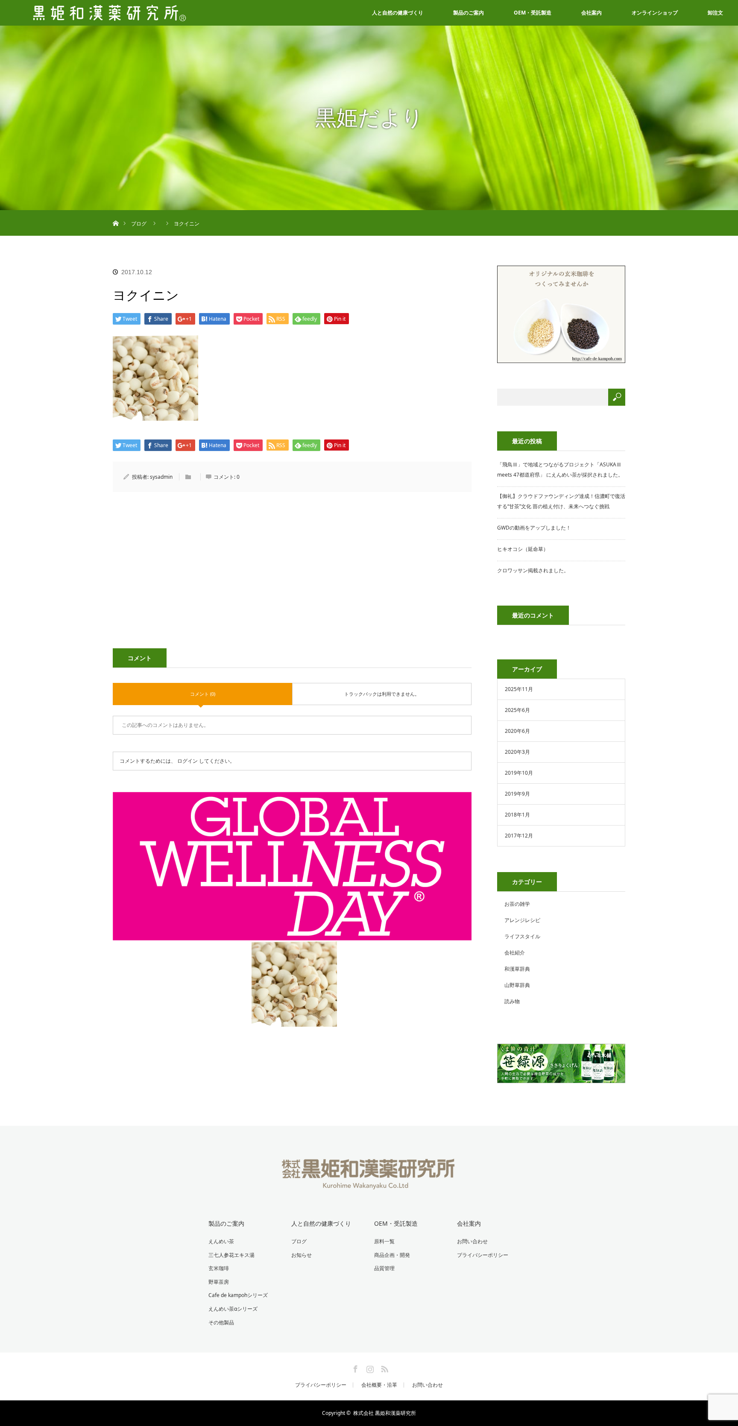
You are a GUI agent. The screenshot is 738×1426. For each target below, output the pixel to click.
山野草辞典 (517, 985)
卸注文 (715, 12)
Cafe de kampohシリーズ (238, 1295)
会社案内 (591, 12)
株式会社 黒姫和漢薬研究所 (384, 1413)
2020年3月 (517, 751)
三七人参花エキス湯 (231, 1255)
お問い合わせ (472, 1241)
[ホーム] (115, 213)
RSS (383, 1367)
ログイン (187, 760)
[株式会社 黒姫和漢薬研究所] (369, 1184)
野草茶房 (218, 1281)
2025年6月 (517, 710)
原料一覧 (384, 1241)
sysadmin (161, 476)
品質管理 (384, 1268)
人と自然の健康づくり (397, 12)
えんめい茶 (221, 1241)
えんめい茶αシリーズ (233, 1308)
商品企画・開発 (392, 1255)
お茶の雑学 (517, 904)
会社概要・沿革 (379, 1385)
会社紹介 (514, 952)
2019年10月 (519, 772)
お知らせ (301, 1255)
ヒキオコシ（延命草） (522, 549)
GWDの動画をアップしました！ (534, 527)
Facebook (354, 1367)
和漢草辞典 (517, 968)
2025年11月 (519, 689)
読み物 (512, 1001)
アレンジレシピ (522, 920)
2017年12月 (519, 835)
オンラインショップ (655, 12)
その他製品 (221, 1322)
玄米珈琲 (218, 1268)
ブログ (299, 1241)
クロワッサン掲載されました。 (533, 570)
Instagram (369, 1367)
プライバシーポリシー (482, 1255)
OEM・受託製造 (532, 12)
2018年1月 (517, 814)
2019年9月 (517, 793)
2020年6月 (517, 731)
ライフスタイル (522, 936)
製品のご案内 (468, 12)
